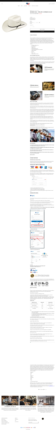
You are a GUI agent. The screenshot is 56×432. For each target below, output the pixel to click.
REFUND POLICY (3, 419)
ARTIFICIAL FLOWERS (35, 5)
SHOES (29, 5)
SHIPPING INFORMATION (4, 418)
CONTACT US (16, 419)
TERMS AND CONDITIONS (5, 421)
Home (19, 5)
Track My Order (16, 421)
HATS (22, 5)
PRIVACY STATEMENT (4, 420)
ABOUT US (16, 418)
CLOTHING (25, 5)
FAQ (15, 420)
